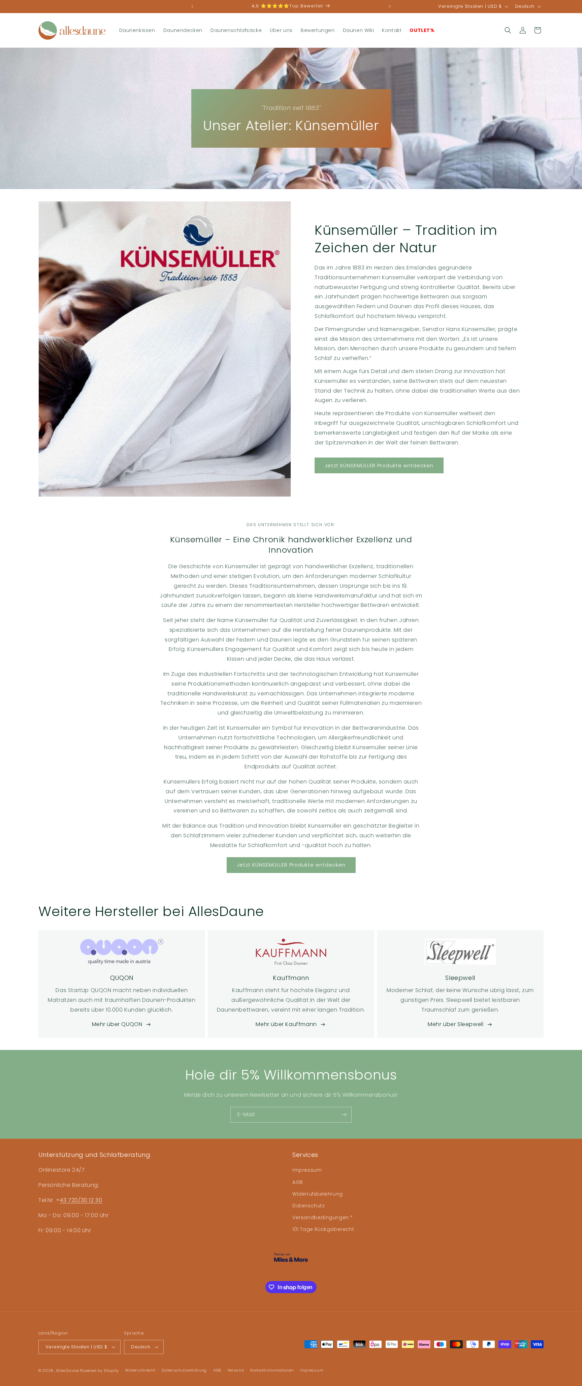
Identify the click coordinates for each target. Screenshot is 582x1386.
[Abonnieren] (343, 1115)
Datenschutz (308, 1205)
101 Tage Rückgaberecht (323, 1229)
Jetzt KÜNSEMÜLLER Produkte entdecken (379, 465)
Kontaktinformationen (272, 1370)
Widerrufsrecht (140, 1370)
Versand (235, 1370)
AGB (297, 1182)
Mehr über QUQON (117, 1024)
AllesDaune (67, 1370)
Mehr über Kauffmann (286, 1024)
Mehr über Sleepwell (455, 1024)
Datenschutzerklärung (184, 1370)
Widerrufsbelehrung (317, 1194)
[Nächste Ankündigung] (389, 6)
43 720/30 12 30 (81, 1200)
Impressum (307, 1170)
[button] (507, 30)
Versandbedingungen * (322, 1217)
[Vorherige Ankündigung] (192, 6)
